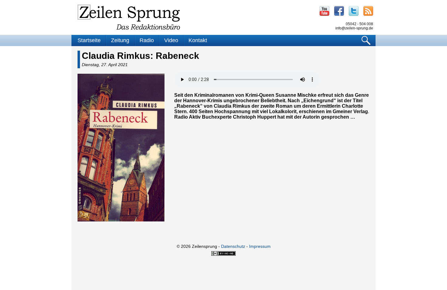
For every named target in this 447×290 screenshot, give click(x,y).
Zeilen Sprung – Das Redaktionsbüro (129, 17)
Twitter (354, 11)
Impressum (260, 246)
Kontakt (198, 40)
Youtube (324, 11)
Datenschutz (233, 246)
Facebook (339, 11)
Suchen (366, 40)
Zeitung (120, 40)
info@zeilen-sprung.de (354, 28)
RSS (368, 11)
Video (171, 40)
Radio (147, 40)
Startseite (89, 40)
